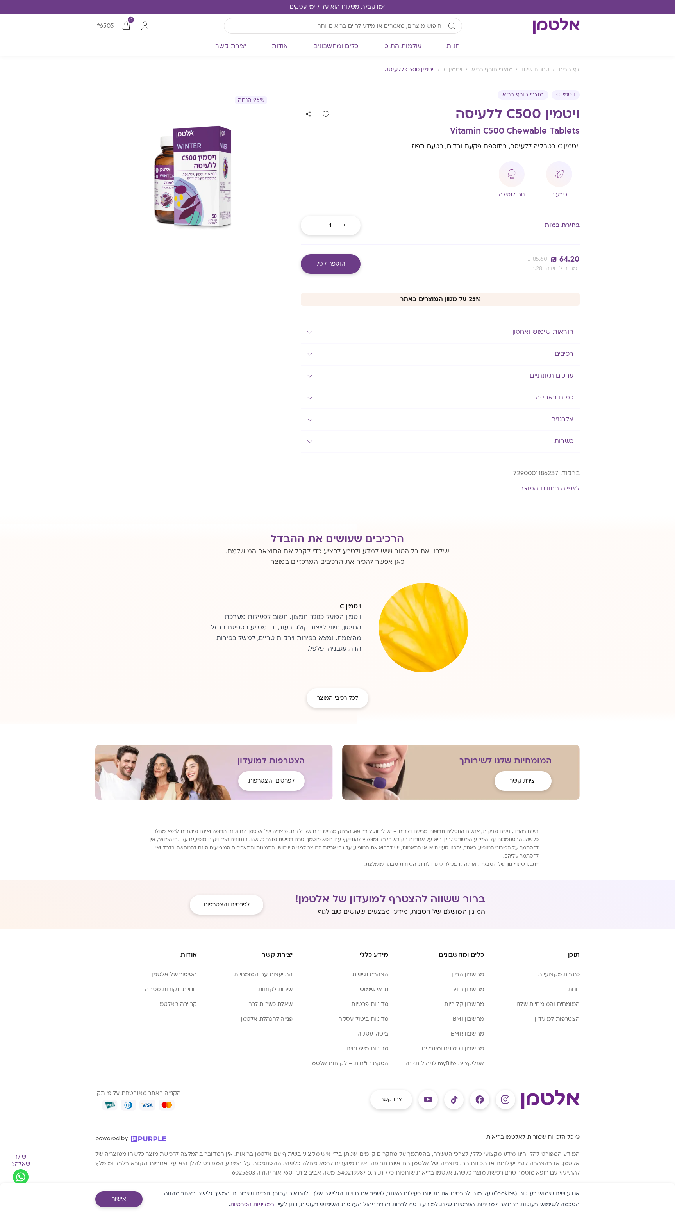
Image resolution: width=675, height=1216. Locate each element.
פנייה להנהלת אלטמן (267, 1019)
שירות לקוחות (275, 989)
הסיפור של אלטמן (174, 974)
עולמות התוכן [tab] (402, 46)
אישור (119, 1199)
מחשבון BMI (468, 1019)
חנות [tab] (453, 46)
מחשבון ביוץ (468, 989)
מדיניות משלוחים (367, 1048)
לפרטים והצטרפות (271, 781)
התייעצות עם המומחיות (263, 974)
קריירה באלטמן (177, 1004)
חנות (574, 989)
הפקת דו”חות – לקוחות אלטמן (349, 1063)
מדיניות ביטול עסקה (363, 1019)
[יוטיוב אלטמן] (428, 1099)
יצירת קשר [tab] (231, 46)
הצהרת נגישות (370, 974)
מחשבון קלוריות (464, 1004)
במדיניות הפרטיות (252, 1204)
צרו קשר (391, 1099)
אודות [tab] (280, 46)
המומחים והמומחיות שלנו (548, 1004)
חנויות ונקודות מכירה (171, 989)
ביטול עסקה (372, 1034)
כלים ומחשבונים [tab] (336, 46)
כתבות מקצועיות (559, 974)
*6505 (105, 25)
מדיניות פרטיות (369, 1004)
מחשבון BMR (467, 1034)
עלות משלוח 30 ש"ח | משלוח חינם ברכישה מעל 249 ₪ (337, 7)
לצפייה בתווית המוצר (550, 488)
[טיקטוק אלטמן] (454, 1099)
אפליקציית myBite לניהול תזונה (444, 1063)
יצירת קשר (523, 781)
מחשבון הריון (468, 974)
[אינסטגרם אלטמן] (505, 1099)
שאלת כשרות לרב (270, 1004)
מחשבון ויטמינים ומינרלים (453, 1048)
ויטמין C (565, 94)
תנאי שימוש (374, 989)
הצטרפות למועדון (557, 1019)
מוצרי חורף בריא (523, 94)
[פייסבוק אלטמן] (479, 1099)
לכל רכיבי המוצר (337, 698)
